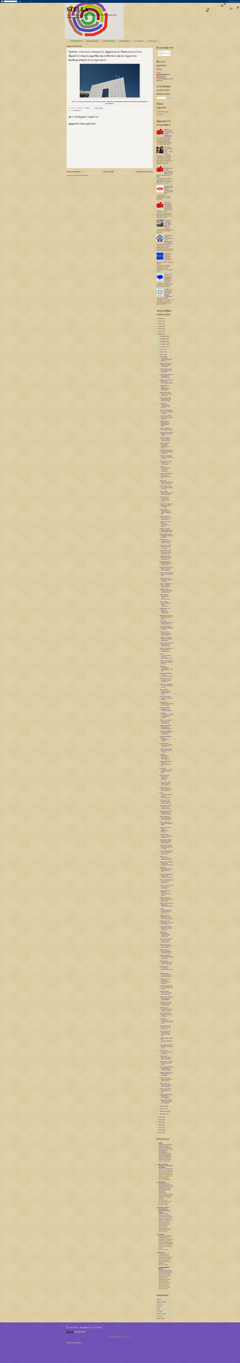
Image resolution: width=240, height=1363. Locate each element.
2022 (160, 329)
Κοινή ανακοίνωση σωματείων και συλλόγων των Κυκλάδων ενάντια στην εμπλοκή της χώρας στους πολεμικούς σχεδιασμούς (165, 1216)
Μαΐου (162, 354)
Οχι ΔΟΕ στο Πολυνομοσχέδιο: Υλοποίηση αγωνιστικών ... (165, 469)
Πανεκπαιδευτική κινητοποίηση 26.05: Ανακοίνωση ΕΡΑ (166, 818)
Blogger (128, 1336)
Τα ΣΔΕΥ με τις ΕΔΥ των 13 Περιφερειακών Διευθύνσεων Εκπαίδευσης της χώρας (168, 278)
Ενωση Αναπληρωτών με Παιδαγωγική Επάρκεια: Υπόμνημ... (166, 876)
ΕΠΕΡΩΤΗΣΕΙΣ (92, 41)
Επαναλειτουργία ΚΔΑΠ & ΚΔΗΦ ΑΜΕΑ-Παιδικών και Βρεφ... (166, 1068)
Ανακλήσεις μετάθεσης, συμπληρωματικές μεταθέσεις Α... (166, 732)
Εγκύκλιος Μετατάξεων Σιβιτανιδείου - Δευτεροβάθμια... (166, 1096)
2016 (160, 1125)
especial (159, 1299)
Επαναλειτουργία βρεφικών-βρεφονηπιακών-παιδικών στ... (165, 388)
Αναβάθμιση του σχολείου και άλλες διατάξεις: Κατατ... (165, 541)
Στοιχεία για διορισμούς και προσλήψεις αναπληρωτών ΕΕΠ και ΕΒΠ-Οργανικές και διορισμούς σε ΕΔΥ (164, 207)
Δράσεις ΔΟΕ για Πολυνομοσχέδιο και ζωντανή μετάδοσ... (166, 1085)
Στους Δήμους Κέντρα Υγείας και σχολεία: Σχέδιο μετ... (166, 928)
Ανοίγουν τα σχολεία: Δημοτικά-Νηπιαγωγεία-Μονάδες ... (165, 830)
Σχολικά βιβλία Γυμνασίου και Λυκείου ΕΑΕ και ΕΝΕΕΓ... (166, 493)
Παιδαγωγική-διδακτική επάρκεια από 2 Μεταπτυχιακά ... (166, 940)
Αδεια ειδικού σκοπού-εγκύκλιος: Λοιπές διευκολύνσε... (166, 680)
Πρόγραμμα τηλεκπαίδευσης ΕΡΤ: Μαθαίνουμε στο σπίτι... (166, 869)
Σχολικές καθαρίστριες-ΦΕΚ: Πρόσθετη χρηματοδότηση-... (166, 585)
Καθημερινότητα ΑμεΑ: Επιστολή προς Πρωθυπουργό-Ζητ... (166, 812)
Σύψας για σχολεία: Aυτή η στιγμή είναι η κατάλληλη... (166, 887)
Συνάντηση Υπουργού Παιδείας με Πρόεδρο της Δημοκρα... (166, 639)
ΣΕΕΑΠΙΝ (161, 1234)
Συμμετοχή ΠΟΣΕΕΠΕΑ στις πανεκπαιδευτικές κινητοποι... (166, 412)
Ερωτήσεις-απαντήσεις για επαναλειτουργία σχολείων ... (166, 750)
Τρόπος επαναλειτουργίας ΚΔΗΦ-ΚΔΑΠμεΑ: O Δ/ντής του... (166, 911)
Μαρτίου (162, 1108)
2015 (160, 1127)
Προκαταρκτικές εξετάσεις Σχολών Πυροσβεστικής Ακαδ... (165, 692)
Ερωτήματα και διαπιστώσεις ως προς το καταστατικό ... (166, 703)
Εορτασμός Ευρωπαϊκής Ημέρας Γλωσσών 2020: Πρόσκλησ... (166, 569)
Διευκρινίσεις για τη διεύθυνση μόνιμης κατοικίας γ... (165, 1027)
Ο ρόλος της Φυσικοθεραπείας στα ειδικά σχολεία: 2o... (166, 622)
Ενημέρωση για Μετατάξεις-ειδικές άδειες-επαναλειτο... (166, 1057)
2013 (160, 1132)
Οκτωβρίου (163, 341)
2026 (160, 318)
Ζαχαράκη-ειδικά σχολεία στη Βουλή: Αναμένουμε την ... (166, 993)
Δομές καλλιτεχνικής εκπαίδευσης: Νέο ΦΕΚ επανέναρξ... (165, 399)
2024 (160, 323)
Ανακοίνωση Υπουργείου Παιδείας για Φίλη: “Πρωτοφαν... (166, 505)
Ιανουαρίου (163, 1114)
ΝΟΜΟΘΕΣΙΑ (124, 41)
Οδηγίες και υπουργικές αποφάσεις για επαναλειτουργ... (166, 721)
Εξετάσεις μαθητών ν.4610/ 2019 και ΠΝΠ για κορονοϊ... (166, 957)
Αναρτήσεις (162, 52)
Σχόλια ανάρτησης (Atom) (81, 175)
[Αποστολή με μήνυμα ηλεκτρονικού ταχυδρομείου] (95, 108)
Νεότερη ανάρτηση (73, 172)
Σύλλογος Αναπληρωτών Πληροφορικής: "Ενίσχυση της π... (166, 376)
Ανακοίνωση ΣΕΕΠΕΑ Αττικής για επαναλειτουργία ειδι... (166, 476)
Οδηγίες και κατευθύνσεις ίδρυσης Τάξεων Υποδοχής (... (166, 482)
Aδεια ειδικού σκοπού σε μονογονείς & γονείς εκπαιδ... (166, 1063)
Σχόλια (161, 55)
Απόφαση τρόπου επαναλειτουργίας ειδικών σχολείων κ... (166, 633)
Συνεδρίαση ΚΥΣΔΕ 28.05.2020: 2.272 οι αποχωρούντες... (166, 558)
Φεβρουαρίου (163, 1111)
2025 (160, 321)
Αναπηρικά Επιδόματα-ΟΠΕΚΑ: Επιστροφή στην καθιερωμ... (166, 1101)
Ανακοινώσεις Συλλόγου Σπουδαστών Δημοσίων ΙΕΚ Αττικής (166, 863)
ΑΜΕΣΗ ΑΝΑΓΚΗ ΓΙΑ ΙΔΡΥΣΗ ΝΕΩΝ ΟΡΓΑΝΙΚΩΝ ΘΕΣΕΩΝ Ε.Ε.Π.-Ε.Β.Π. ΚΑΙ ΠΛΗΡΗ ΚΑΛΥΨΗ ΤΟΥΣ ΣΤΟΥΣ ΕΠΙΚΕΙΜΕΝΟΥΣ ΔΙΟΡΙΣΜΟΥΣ (166, 1187)
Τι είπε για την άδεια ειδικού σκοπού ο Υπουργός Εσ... (165, 783)
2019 (160, 1117)
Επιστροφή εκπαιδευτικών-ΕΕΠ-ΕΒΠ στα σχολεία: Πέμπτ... (166, 770)
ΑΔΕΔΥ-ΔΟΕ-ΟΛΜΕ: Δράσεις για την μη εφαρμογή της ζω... (165, 552)
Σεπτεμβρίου (163, 344)
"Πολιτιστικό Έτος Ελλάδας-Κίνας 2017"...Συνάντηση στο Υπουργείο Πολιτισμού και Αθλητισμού (165, 152)
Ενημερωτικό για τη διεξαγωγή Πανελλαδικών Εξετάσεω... (165, 981)
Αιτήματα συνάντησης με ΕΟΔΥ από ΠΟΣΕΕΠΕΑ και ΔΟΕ (166, 904)
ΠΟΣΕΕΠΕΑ (162, 1182)
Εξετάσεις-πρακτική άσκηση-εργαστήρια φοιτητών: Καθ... (166, 1079)
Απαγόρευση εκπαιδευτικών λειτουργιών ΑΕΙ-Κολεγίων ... (165, 405)
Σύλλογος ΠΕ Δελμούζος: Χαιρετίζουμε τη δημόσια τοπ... (166, 881)
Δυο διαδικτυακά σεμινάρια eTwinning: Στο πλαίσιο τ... (166, 745)
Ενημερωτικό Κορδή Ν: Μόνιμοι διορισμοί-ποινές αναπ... (166, 365)
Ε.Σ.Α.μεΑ (159, 1316)
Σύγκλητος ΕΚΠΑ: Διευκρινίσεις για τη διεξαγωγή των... (166, 518)
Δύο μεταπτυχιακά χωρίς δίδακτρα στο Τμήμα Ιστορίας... (166, 434)
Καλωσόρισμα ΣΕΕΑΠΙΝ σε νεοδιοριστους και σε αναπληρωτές (165, 1237)
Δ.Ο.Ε (158, 1309)
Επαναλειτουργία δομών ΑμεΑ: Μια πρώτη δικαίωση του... (166, 852)
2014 (160, 1130)
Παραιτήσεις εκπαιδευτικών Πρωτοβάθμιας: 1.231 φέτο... (166, 668)
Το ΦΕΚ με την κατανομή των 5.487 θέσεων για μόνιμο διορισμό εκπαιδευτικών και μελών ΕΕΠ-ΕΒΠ (164, 294)
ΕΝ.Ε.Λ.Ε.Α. (162, 1252)
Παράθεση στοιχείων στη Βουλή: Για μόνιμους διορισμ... (166, 617)
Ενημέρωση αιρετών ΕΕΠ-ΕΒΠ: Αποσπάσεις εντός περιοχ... (165, 893)
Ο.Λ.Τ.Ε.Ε (159, 1311)
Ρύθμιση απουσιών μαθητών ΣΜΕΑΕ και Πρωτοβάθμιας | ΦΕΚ (166, 530)
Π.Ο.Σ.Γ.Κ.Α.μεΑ (161, 1313)
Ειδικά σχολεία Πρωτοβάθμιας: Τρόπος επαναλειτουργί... (165, 597)
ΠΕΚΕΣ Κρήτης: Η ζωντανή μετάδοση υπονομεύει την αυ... (166, 951)
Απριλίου (162, 1106)
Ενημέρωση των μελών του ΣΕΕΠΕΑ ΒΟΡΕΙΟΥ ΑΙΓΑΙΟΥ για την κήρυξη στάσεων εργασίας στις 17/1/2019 (166, 1273)
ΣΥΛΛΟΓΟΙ (138, 41)
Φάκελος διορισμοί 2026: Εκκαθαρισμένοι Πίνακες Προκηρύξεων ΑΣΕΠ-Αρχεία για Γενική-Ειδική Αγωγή (165, 134)
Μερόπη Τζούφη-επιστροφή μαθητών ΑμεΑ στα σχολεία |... (166, 975)
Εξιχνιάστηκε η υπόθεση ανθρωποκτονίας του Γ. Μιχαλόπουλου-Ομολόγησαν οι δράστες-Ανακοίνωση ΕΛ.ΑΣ (165, 240)
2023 (160, 326)
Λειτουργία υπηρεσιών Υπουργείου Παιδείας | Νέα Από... (166, 457)
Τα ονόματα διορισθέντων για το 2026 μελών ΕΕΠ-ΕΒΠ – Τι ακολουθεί (167, 224)
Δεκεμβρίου (163, 336)
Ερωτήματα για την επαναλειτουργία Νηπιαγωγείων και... (166, 801)
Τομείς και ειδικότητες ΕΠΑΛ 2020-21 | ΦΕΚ (166, 429)
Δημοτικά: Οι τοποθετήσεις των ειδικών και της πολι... (166, 858)
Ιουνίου (162, 352)
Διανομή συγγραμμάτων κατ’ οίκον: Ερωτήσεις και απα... (166, 686)
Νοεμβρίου (163, 339)
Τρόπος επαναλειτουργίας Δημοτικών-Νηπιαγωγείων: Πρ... (166, 656)
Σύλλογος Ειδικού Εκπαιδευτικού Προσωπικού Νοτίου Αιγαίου (165, 1210)
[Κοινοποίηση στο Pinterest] (102, 108)
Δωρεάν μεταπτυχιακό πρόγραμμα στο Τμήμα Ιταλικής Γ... (166, 536)
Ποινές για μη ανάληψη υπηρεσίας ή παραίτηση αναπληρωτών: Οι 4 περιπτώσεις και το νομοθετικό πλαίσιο (165, 258)
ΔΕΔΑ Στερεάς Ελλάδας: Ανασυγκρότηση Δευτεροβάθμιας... (166, 998)
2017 (160, 1122)
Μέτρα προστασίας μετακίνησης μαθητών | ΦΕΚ (166, 823)
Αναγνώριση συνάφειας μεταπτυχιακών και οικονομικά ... (166, 370)
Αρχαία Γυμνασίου (162, 1301)
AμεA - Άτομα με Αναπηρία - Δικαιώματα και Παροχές (165, 1165)
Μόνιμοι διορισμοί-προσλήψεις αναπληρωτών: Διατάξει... (164, 445)
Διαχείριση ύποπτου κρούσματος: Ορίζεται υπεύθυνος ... (166, 579)
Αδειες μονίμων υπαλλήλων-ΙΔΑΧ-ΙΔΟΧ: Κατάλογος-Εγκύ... (165, 511)
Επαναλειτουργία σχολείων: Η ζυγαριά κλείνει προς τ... (166, 836)
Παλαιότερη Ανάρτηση (144, 172)
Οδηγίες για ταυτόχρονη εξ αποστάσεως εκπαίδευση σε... (166, 650)
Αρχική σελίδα (108, 172)
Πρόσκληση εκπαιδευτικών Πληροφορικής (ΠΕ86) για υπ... (166, 1021)
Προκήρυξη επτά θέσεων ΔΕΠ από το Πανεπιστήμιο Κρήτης (166, 381)
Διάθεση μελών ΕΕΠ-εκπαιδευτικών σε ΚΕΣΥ (165, 1090)
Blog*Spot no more (163, 111)
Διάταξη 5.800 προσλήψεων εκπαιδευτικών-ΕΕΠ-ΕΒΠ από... (166, 359)
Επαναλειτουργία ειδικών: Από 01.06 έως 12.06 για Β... (165, 789)
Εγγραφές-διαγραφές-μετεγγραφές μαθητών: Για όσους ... (166, 628)
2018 (160, 1120)
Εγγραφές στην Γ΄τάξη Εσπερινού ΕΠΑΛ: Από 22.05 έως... (166, 1004)
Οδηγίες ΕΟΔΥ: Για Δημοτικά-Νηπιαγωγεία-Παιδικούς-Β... (165, 611)
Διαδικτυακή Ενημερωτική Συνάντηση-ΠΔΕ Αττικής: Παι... (165, 934)
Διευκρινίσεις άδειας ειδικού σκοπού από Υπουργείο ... (166, 394)
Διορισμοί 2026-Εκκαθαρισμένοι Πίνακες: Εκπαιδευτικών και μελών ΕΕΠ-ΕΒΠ (168, 189)
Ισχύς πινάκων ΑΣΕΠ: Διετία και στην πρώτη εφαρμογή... (166, 417)
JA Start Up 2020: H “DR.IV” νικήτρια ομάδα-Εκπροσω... (165, 439)
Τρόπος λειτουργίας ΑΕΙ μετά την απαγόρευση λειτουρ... (166, 987)
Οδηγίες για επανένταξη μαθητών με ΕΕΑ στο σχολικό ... (166, 662)
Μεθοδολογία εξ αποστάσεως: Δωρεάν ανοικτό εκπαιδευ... (166, 1009)
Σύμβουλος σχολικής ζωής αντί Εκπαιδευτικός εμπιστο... (165, 524)
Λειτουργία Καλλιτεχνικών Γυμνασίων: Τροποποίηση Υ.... (165, 756)
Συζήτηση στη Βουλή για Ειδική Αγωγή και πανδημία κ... (166, 1074)
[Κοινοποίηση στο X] (98, 108)
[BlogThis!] (97, 108)
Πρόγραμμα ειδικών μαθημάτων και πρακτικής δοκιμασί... (166, 709)
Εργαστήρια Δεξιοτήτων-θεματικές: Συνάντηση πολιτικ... (166, 1046)
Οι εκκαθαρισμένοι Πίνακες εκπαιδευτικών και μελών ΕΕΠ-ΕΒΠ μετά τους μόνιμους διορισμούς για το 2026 (165, 171)
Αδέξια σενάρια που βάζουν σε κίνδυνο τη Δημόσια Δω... (166, 899)
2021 (160, 331)
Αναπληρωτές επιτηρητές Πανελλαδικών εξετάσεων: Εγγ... (166, 644)
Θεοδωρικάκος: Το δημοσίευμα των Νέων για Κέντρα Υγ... (166, 922)
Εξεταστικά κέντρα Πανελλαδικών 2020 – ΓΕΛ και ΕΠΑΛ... (166, 946)
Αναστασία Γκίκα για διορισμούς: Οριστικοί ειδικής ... (166, 698)
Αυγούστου (163, 346)
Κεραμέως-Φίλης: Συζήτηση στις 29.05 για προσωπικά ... (166, 590)
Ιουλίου (162, 349)
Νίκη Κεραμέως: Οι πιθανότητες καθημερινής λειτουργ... (165, 777)
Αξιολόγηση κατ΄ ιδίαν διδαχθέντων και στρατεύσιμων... (166, 462)
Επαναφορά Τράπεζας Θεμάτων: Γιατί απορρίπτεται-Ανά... (166, 807)
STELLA (78, 9)
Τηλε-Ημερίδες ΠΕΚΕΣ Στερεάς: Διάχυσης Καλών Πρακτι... (166, 841)
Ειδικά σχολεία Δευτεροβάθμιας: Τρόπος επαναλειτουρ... (165, 604)
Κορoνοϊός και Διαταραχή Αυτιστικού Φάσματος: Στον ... (166, 574)
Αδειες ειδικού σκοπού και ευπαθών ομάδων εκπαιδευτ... (166, 487)
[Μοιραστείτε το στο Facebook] (100, 108)
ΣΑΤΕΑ (160, 1143)
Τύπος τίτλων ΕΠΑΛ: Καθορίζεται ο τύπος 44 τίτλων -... (166, 1015)
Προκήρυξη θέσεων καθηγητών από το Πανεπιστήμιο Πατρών (166, 917)
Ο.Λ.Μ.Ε (159, 1306)
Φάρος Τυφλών (161, 1318)
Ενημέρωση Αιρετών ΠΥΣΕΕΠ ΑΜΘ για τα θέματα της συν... (166, 563)
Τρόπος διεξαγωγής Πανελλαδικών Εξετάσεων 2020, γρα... (165, 1033)
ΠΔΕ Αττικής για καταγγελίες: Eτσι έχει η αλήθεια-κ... (166, 1052)
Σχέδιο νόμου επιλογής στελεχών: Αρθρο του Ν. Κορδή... (166, 847)
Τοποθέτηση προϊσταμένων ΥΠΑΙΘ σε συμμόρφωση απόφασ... (166, 715)
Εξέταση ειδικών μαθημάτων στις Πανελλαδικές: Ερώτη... (165, 423)
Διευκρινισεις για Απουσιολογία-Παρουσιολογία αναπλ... (164, 499)
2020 (160, 334)
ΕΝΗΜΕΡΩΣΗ (76, 41)
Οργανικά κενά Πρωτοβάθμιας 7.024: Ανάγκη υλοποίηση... (166, 962)
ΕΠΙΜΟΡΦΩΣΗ (109, 41)
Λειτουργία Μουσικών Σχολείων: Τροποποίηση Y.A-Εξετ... (165, 763)
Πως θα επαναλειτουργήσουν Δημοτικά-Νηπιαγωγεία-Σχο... (166, 795)
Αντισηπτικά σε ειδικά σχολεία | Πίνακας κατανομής (165, 547)
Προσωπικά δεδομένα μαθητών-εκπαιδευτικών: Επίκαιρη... (165, 739)
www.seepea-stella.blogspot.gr (161, 76)
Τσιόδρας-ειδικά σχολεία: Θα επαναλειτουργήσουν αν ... (166, 1040)
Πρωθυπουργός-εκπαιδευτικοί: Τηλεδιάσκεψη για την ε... (166, 968)
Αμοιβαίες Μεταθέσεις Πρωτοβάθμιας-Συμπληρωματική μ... (166, 727)
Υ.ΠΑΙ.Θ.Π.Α (152, 41)
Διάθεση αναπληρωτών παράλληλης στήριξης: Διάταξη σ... (166, 451)
